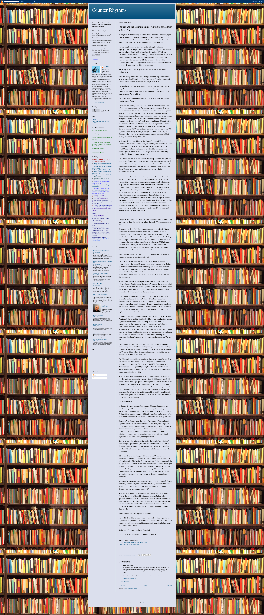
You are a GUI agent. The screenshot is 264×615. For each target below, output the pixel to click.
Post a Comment (125, 581)
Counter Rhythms (109, 9)
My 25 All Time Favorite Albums (100, 340)
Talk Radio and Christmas (99, 284)
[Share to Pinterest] (150, 555)
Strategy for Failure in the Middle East (103, 175)
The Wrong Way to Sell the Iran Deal (102, 170)
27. (96, 176)
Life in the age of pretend (100, 196)
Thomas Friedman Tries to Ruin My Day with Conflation (101, 172)
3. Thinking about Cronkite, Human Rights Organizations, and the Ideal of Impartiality (101, 233)
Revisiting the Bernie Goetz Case (129, 544)
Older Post (169, 585)
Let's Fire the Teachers (99, 215)
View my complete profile (98, 102)
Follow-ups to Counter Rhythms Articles (101, 121)
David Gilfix (107, 67)
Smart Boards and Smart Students (101, 251)
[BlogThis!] (144, 555)
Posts (95, 375)
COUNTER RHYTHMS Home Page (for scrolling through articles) (101, 160)
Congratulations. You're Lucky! (101, 190)
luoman (134, 602)
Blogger (142, 602)
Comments (96, 378)
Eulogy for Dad (105, 305)
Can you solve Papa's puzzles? (100, 295)
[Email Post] (139, 555)
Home (145, 585)
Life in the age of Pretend (98, 316)
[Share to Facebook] (148, 555)
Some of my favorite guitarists (101, 198)
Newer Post (122, 585)
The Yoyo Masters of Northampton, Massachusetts (134, 542)
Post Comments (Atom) (131, 588)
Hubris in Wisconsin (97, 325)
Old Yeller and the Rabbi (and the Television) (102, 332)
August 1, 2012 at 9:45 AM (129, 578)
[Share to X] (146, 555)
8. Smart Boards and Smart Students (100, 222)
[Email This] (142, 555)
